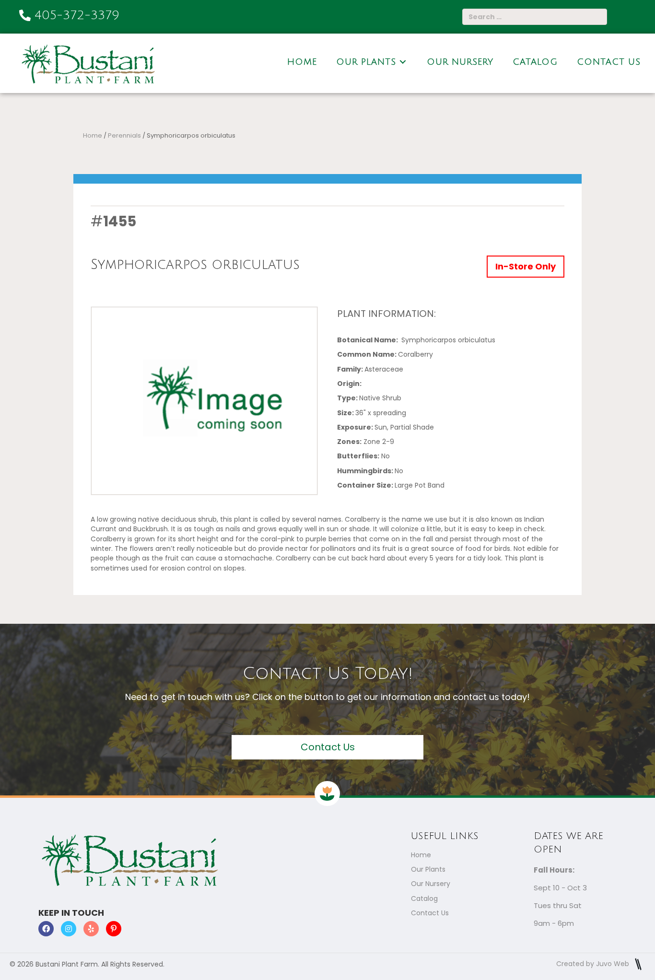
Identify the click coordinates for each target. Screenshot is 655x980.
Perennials (124, 135)
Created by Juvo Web (593, 963)
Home (92, 135)
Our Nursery (430, 883)
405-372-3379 (77, 15)
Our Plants (428, 869)
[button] (327, 747)
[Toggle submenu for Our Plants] (403, 62)
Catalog (424, 898)
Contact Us (430, 913)
